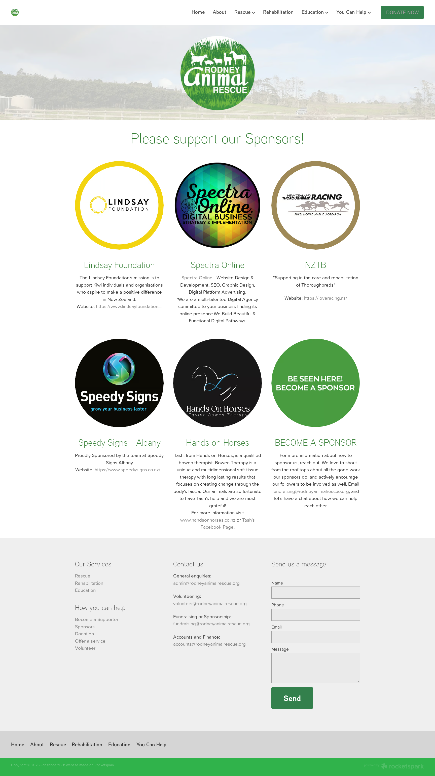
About (219, 11)
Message (280, 649)
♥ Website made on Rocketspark (88, 764)
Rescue (243, 11)
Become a (85, 619)
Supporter (107, 619)
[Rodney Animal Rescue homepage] (52, 12)
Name (277, 583)
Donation (84, 633)
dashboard (51, 764)
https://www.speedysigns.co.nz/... (129, 469)
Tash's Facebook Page (228, 523)
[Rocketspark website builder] (394, 767)
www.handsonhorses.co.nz (207, 519)
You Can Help (352, 11)
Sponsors (85, 626)
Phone (277, 605)
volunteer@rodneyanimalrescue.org (210, 603)
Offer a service (90, 640)
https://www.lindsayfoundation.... (129, 306)
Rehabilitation (278, 11)
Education (313, 11)
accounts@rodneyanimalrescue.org (209, 643)
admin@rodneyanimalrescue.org (206, 582)
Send (292, 698)
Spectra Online (197, 277)
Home (198, 11)
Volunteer (85, 647)
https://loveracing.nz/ (325, 297)
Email (276, 627)
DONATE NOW (402, 12)
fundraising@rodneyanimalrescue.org (310, 491)
